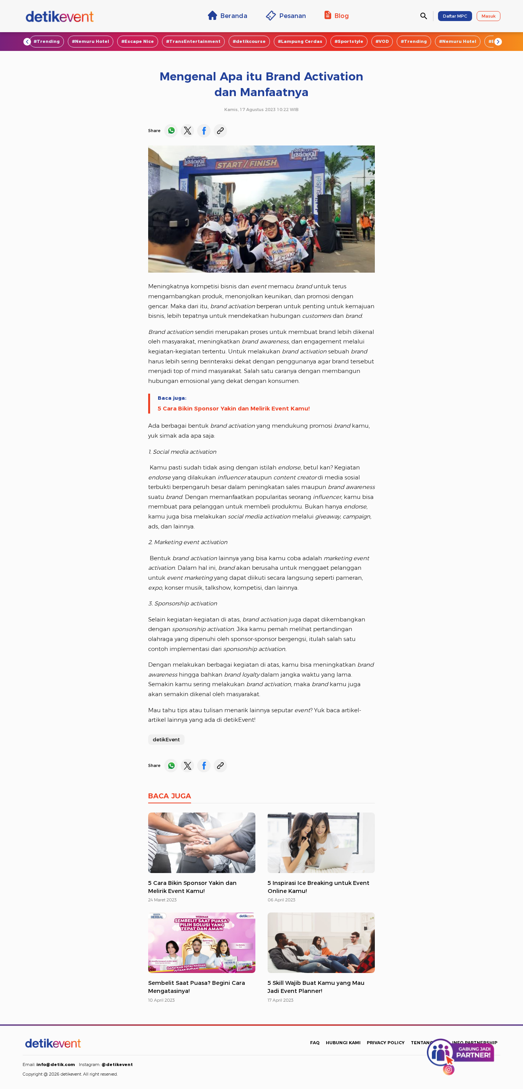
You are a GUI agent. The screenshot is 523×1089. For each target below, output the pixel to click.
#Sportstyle (349, 41)
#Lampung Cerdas (300, 41)
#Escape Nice (137, 41)
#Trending (47, 41)
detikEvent (166, 739)
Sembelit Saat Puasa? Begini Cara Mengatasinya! (196, 986)
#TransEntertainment (193, 41)
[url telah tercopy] (220, 130)
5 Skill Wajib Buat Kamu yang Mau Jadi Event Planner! (316, 986)
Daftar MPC (455, 16)
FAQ (315, 1042)
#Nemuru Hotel (90, 41)
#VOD (382, 41)
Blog (341, 16)
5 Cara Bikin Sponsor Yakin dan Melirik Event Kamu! (234, 408)
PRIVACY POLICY (386, 1042)
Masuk (488, 16)
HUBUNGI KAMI (343, 1042)
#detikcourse (249, 41)
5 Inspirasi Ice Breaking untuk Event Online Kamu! (318, 887)
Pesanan (292, 16)
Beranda (233, 16)
